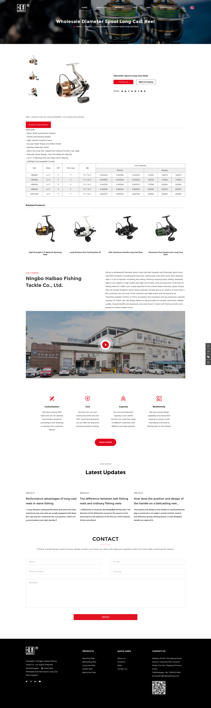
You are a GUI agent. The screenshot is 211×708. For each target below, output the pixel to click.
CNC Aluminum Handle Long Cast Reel (85, 252)
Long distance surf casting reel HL (45, 252)
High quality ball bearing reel (165, 252)
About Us (101, 7)
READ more (105, 442)
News (119, 665)
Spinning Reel (88, 658)
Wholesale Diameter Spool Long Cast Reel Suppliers (42, 673)
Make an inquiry (146, 82)
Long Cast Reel (101, 27)
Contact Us (166, 7)
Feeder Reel (87, 669)
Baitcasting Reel (89, 662)
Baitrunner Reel (89, 672)
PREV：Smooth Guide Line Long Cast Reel (42, 117)
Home (84, 7)
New (148, 7)
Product (119, 7)
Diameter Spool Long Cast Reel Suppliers (141, 272)
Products (121, 662)
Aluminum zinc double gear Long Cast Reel (125, 253)
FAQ (135, 7)
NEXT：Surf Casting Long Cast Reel (71, 117)
